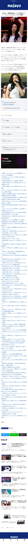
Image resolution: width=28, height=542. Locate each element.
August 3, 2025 (15, 108)
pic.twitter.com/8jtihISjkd (8, 104)
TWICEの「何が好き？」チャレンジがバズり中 (13, 339)
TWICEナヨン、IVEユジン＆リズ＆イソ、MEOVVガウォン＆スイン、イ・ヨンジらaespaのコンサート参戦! (14, 378)
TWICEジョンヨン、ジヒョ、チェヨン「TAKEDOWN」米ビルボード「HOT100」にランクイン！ (14, 240)
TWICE (11, 428)
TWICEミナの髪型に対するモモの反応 (11, 367)
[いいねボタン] (2, 422)
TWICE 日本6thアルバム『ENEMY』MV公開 (12, 180)
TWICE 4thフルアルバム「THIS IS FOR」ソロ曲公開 (14, 296)
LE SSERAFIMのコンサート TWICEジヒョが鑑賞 (13, 341)
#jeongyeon (5, 102)
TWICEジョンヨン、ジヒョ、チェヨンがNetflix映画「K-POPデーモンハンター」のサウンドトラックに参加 (13, 331)
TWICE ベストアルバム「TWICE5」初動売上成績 (13, 324)
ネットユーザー (5, 428)
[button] (25, 277)
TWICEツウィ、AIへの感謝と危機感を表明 (12, 354)
